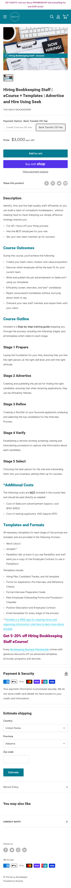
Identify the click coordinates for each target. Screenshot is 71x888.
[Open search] (52, 17)
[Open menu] (5, 16)
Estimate (13, 772)
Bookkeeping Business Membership (29, 649)
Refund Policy (10, 787)
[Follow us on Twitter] (12, 850)
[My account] (58, 17)
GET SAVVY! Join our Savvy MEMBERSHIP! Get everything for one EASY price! (35, 4)
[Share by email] (65, 183)
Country (7, 720)
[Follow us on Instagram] (18, 850)
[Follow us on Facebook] (5, 850)
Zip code (8, 751)
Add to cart (35, 153)
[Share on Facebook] (46, 183)
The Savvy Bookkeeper (17, 109)
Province (8, 736)
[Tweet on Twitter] (59, 183)
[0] (65, 17)
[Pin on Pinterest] (53, 183)
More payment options (35, 171)
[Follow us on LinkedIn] (24, 850)
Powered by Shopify (13, 881)
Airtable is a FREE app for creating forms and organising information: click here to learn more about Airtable (33, 624)
